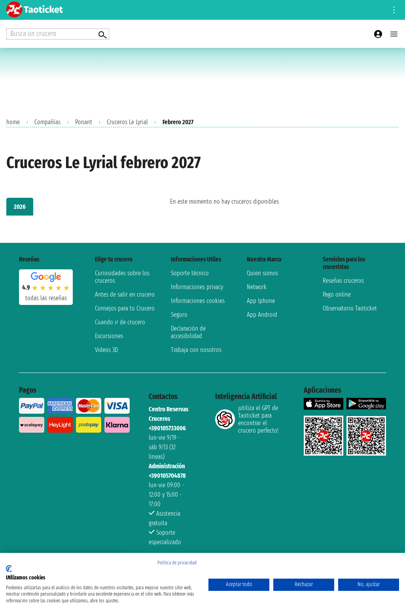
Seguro (179, 314)
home (13, 122)
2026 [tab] (20, 206)
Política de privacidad (177, 563)
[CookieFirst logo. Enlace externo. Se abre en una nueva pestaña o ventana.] (9, 568)
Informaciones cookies (198, 301)
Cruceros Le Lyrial (127, 122)
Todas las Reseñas (46, 298)
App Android (262, 314)
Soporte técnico (190, 273)
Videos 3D (106, 350)
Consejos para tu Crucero (125, 308)
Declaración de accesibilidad (188, 332)
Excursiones (109, 336)
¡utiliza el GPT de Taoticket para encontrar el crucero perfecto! (258, 419)
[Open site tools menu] (394, 10)
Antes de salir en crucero (125, 294)
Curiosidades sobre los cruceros (122, 276)
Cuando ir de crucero (120, 322)
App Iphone (261, 301)
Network (257, 287)
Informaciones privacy (197, 287)
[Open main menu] (394, 34)
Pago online (337, 294)
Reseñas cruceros (343, 280)
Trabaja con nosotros (196, 350)
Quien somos (262, 273)
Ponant (83, 122)
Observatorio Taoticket (350, 308)
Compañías (47, 122)
